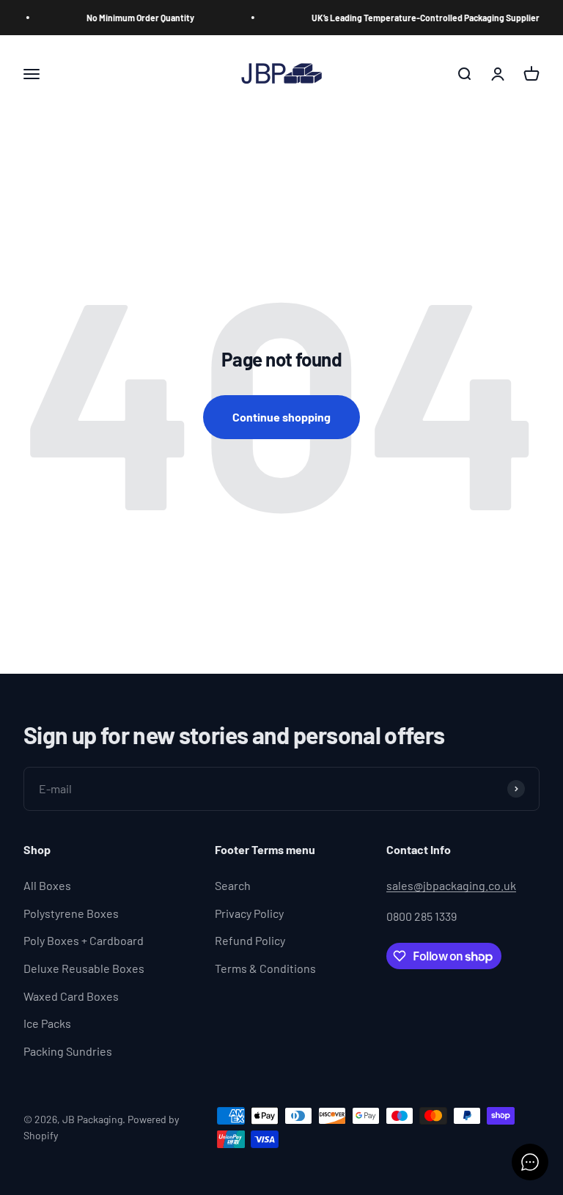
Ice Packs (47, 1023)
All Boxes (47, 885)
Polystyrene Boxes (71, 913)
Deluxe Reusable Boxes (83, 968)
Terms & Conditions (265, 968)
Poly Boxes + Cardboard (83, 940)
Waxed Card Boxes (71, 996)
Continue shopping (281, 417)
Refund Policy (250, 940)
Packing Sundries (67, 1051)
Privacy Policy (249, 913)
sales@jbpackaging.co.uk (451, 885)
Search (233, 885)
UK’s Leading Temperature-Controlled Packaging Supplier (417, 17)
